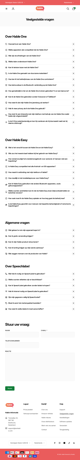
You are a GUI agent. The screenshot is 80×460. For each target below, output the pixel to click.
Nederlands (68, 2)
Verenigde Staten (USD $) (14, 2)
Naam (7, 330)
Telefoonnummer (12, 341)
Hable (63, 454)
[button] (6, 8)
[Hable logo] (9, 407)
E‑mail (44, 330)
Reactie (8, 351)
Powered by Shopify (70, 454)
